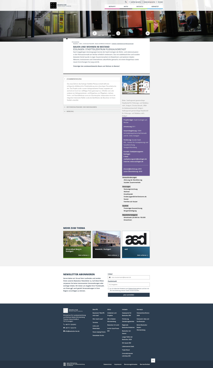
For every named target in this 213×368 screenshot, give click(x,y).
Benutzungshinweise (130, 364)
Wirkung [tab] (70, 111)
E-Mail (110, 274)
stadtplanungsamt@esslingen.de (135, 159)
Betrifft (95, 309)
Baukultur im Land (113, 325)
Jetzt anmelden (128, 295)
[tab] (106, 21)
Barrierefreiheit (145, 364)
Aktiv (80, 43)
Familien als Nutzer (131, 202)
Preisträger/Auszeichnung (133, 208)
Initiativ (125, 309)
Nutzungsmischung (130, 189)
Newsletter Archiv (98, 335)
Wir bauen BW (126, 343)
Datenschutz (132, 288)
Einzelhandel (128, 194)
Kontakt (160, 2)
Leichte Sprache (136, 2)
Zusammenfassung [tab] (74, 79)
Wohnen (127, 192)
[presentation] (95, 33)
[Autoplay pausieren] (148, 33)
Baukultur (75, 43)
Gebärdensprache (149, 2)
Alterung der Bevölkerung (133, 180)
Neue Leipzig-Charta (99, 332)
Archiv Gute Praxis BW (88, 43)
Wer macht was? (98, 319)
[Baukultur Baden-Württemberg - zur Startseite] (53, 5)
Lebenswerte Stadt (128, 346)
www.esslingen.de (136, 162)
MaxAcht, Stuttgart (103, 249)
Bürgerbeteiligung (130, 211)
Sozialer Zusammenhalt (132, 182)
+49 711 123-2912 (70, 324)
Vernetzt (140, 309)
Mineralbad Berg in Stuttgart (73, 250)
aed (126, 249)
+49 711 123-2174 (70, 328)
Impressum (117, 364)
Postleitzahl (112, 281)
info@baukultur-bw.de (72, 331)
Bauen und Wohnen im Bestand (102, 43)
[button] (99, 34)
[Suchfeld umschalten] (126, 2)
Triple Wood (126, 350)
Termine (95, 322)
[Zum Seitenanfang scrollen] (153, 361)
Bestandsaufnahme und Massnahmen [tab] (82, 107)
